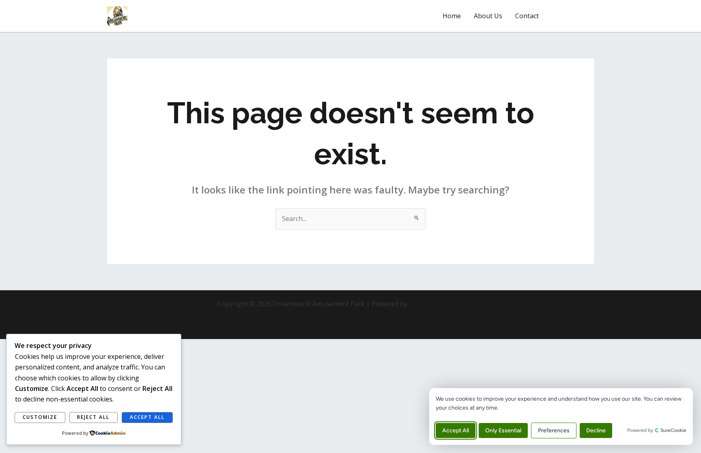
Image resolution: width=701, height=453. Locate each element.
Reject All (93, 417)
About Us (488, 15)
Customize (40, 417)
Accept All (455, 430)
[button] (573, 15)
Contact (527, 15)
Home (452, 15)
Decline (596, 430)
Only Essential (503, 430)
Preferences (554, 430)
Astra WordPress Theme (446, 303)
